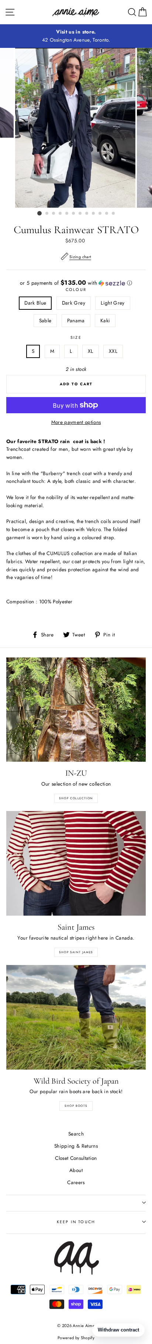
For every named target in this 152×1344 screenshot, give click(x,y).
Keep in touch (76, 1222)
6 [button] (74, 213)
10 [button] (100, 213)
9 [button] (94, 213)
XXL (113, 351)
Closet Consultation (76, 1158)
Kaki (105, 320)
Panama (76, 320)
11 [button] (107, 213)
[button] (76, 283)
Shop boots (76, 1105)
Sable (45, 320)
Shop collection (76, 798)
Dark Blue (35, 302)
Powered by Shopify (76, 1338)
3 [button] (54, 213)
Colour (76, 289)
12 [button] (113, 213)
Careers (75, 1182)
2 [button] (47, 213)
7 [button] (80, 213)
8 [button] (87, 213)
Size (76, 337)
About (76, 1170)
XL (90, 351)
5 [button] (67, 213)
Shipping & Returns (76, 1146)
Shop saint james (76, 952)
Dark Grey (73, 302)
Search (76, 1133)
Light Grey (112, 302)
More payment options (76, 422)
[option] (76, 36)
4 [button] (60, 213)
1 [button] (39, 213)
